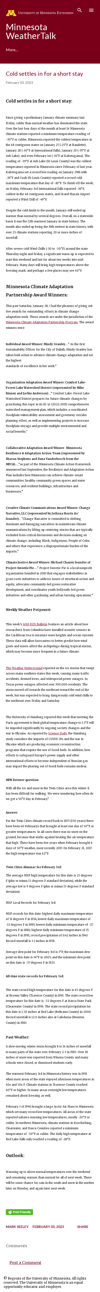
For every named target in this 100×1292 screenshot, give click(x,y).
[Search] (80, 9)
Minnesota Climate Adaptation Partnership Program (42, 322)
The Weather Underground (24, 668)
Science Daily (57, 733)
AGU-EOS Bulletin (35, 624)
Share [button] (82, 1227)
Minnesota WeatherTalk (31, 31)
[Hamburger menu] (91, 10)
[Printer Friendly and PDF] (19, 1214)
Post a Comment (25, 1262)
